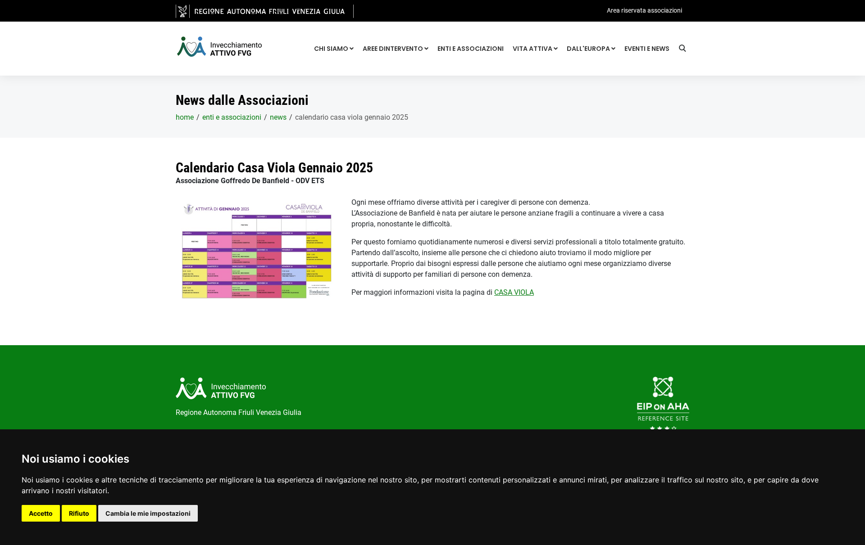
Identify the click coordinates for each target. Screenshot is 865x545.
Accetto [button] (41, 513)
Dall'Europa (589, 48)
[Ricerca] (684, 49)
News (278, 117)
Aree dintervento (393, 48)
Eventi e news (646, 48)
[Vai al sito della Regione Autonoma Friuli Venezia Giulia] (265, 10)
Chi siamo (332, 48)
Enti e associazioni (470, 48)
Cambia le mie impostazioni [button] (148, 513)
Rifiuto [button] (79, 513)
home (185, 117)
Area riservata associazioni (644, 10)
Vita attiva (533, 48)
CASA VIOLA (514, 292)
